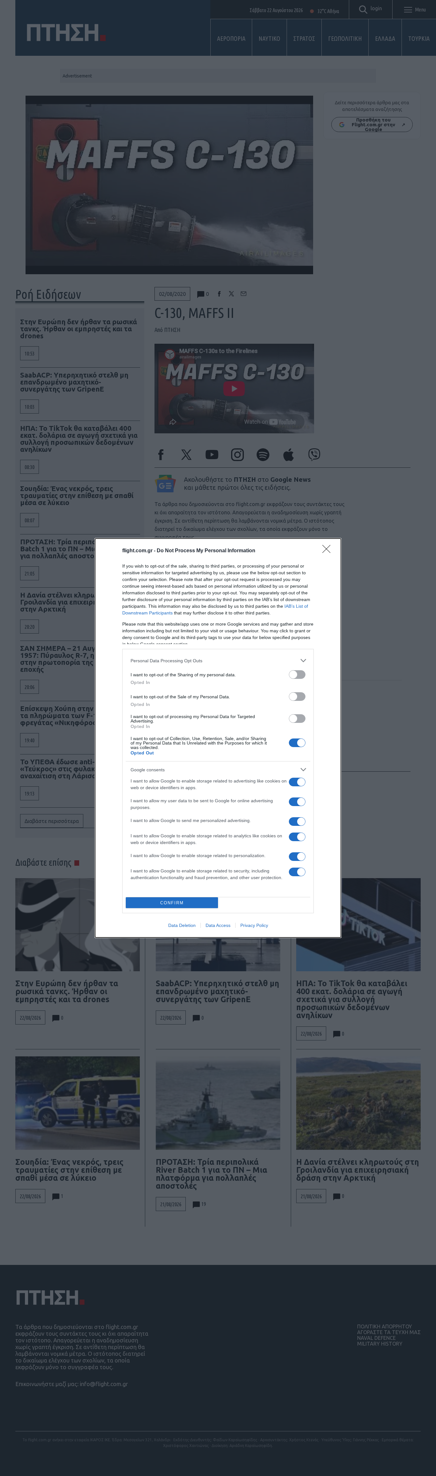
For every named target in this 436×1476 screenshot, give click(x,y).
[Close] (328, 551)
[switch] (297, 674)
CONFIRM (172, 902)
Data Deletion (182, 925)
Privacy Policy (254, 925)
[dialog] (218, 738)
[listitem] (218, 660)
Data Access (218, 925)
